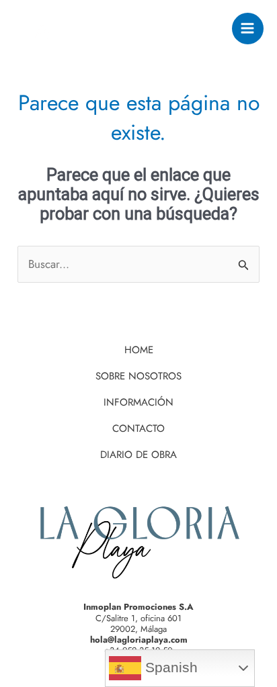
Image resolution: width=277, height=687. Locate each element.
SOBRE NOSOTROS (138, 376)
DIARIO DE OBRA (138, 454)
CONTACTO (138, 428)
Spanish (169, 667)
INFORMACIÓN (138, 402)
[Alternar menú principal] (248, 29)
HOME (138, 349)
